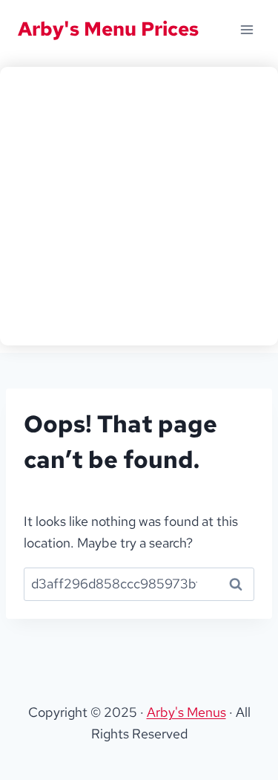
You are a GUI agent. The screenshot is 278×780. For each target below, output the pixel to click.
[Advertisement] (139, 206)
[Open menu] (246, 29)
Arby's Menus (186, 712)
